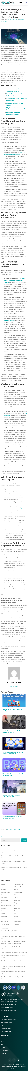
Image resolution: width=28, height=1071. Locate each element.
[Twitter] (10, 1060)
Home (2, 1039)
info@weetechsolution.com (8, 1004)
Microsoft (3, 908)
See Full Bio (13, 686)
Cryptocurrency (4, 895)
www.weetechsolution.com (8, 1010)
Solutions (17, 829)
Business (16, 889)
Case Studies (4, 1050)
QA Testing (16, 911)
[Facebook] (14, 1060)
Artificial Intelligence (19, 887)
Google (16, 903)
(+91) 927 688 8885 (7, 1007)
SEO (15, 913)
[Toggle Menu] (21, 2)
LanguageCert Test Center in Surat (14, 1064)
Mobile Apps (17, 908)
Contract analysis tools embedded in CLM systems (14, 280)
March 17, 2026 (13, 19)
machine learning (9, 320)
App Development (18, 884)
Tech (15, 919)
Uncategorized (17, 921)
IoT (15, 905)
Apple (2, 887)
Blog (2, 1044)
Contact (3, 1053)
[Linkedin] (18, 1060)
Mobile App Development (8, 1020)
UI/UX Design (4, 921)
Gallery (3, 1047)
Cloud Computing (5, 892)
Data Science (4, 897)
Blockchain (3, 889)
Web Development (5, 924)
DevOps (16, 897)
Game (2, 903)
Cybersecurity (17, 895)
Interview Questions (6, 905)
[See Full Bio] (17, 686)
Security (3, 913)
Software (10, 829)
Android (3, 884)
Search (3, 837)
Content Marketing (18, 892)
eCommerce (17, 900)
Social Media (4, 916)
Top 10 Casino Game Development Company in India (14, 952)
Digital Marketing (5, 900)
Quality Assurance (6, 1028)
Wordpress (16, 924)
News (2, 911)
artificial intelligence (18, 508)
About (2, 1042)
